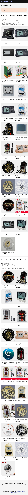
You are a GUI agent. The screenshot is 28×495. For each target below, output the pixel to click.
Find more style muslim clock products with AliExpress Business (13, 10)
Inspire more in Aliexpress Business (14, 483)
